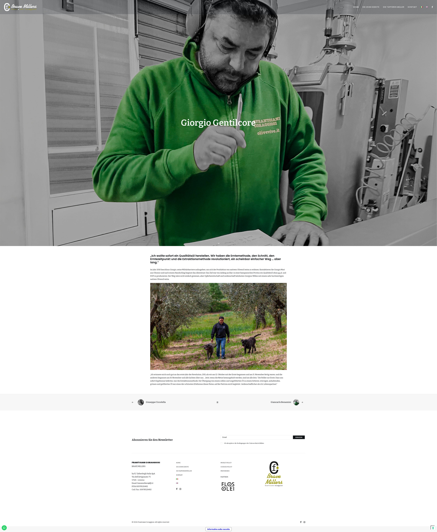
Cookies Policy (226, 467)
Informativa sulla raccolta (218, 529)
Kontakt (412, 7)
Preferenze (225, 471)
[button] (432, 7)
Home (356, 7)
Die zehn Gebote (370, 7)
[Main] (218, 402)
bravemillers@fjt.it (145, 483)
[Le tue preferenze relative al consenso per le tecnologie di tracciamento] (433, 528)
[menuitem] (356, 7)
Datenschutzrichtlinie (256, 443)
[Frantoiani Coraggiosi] (20, 7)
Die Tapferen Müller (393, 7)
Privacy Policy (226, 463)
